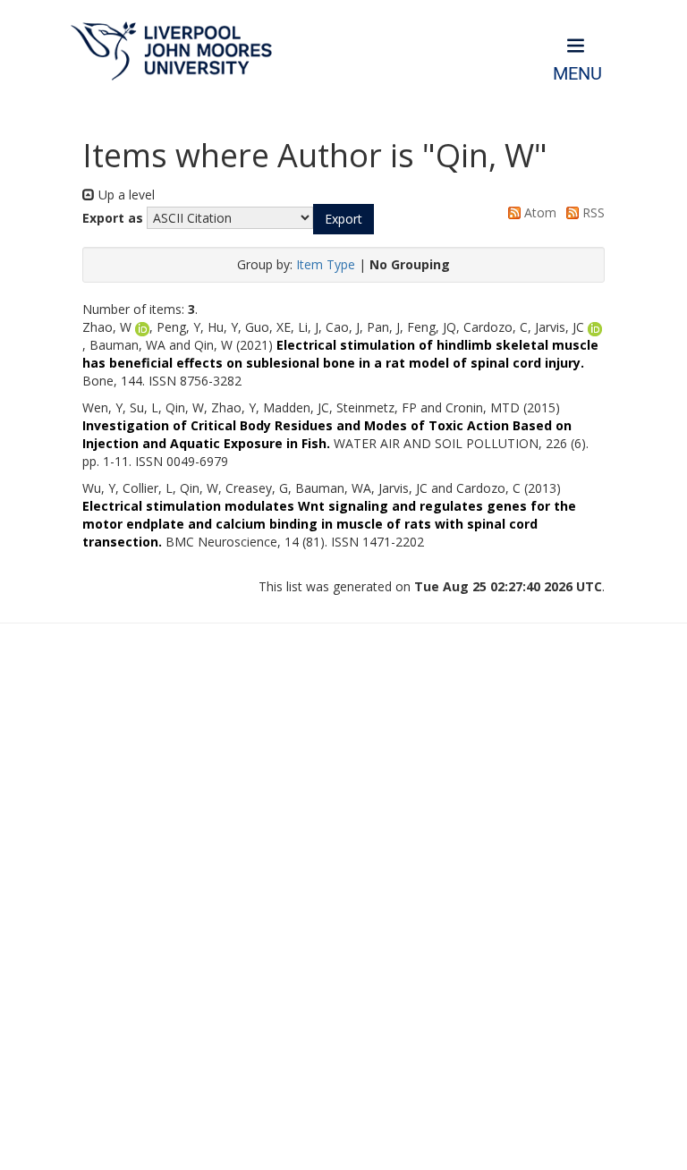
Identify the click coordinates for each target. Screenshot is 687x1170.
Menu (577, 74)
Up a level (125, 194)
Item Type (325, 264)
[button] (343, 219)
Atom (538, 212)
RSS (592, 212)
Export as (112, 217)
